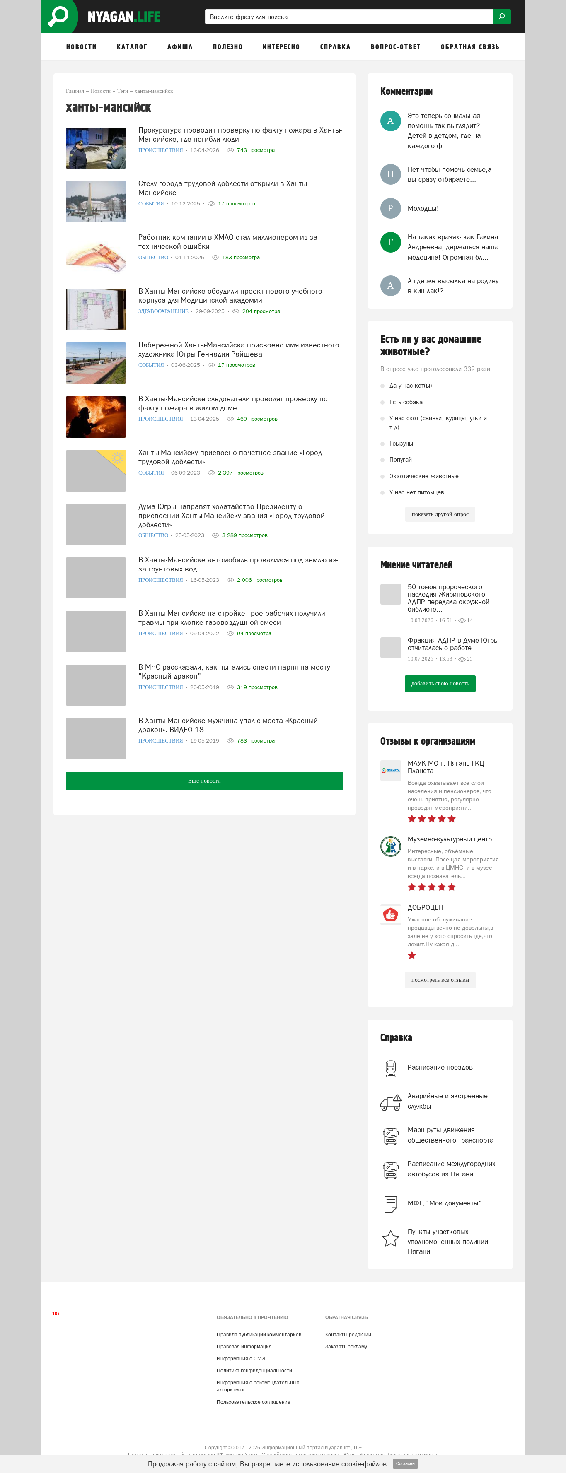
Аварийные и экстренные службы (448, 1101)
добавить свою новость (440, 683)
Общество (153, 257)
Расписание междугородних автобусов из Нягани (452, 1169)
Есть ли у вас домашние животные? (430, 345)
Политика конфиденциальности (254, 1371)
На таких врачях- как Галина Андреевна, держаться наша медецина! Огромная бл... (453, 247)
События (151, 203)
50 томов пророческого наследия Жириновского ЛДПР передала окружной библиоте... (448, 598)
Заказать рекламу (346, 1347)
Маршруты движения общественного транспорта (450, 1135)
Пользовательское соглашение (253, 1402)
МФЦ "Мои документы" (445, 1203)
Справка (396, 1038)
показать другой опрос (440, 514)
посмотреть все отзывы (440, 980)
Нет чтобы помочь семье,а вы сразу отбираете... (449, 174)
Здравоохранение (164, 311)
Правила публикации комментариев (259, 1335)
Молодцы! (423, 208)
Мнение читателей (416, 565)
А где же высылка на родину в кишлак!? (453, 286)
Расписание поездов (440, 1067)
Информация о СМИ (241, 1359)
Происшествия (161, 150)
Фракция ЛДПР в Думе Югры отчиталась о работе (453, 643)
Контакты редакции (348, 1335)
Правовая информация (244, 1347)
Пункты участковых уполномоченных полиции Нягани (448, 1241)
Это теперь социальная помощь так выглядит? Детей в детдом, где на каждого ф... (444, 130)
